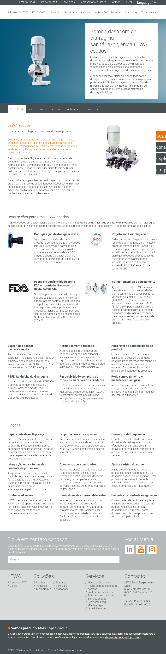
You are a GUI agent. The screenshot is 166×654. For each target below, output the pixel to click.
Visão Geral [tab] (16, 109)
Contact (115, 2)
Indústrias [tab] (56, 109)
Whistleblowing (66, 650)
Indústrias (85, 12)
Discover (48, 2)
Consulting (131, 12)
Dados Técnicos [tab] (37, 109)
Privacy (53, 650)
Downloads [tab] (91, 109)
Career (128, 2)
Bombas (55, 12)
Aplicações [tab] (73, 109)
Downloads (68, 2)
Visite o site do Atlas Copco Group (123, 637)
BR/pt (147, 2)
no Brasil (26, 2)
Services (116, 12)
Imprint (79, 650)
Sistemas (70, 12)
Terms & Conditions (38, 650)
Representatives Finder (93, 2)
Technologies (149, 12)
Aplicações (101, 12)
